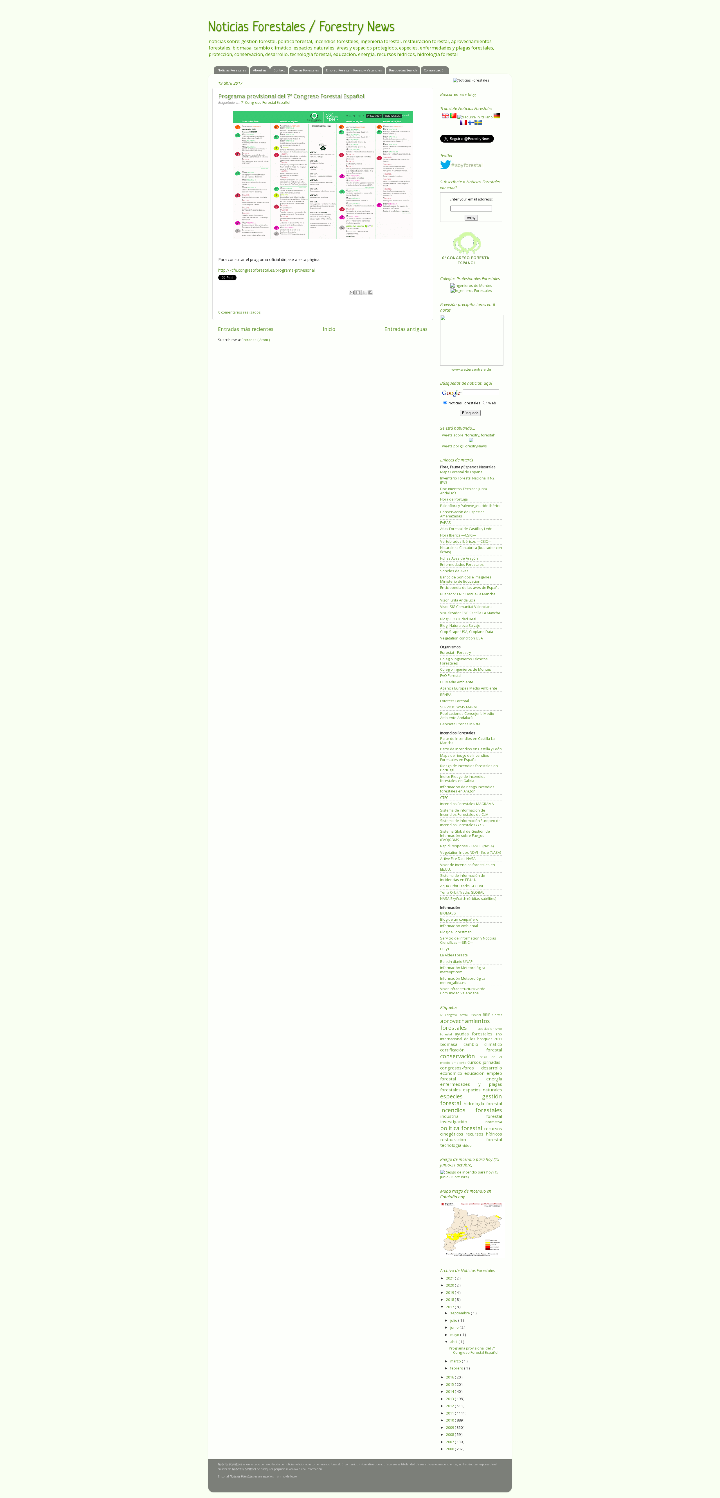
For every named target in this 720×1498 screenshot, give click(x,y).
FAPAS (445, 522)
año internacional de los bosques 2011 (471, 1037)
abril (454, 1341)
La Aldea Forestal (454, 955)
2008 (450, 1434)
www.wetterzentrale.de (471, 369)
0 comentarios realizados (239, 312)
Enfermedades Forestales (462, 564)
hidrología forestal (483, 1103)
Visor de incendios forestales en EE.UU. (467, 866)
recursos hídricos (483, 1134)
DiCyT (444, 949)
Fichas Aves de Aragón (459, 558)
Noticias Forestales (232, 70)
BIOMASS (448, 913)
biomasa (452, 1044)
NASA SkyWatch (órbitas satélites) (468, 898)
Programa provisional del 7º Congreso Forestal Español (291, 96)
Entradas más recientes (245, 329)
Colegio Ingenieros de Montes (465, 669)
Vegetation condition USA (461, 638)
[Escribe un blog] (358, 292)
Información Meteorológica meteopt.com (462, 969)
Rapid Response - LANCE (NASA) (467, 846)
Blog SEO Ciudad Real (458, 619)
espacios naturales (482, 1089)
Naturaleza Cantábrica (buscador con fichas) (471, 549)
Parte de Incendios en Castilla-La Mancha (467, 740)
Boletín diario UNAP (456, 961)
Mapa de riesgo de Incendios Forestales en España (464, 757)
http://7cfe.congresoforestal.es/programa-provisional (266, 270)
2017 (450, 1307)
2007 (450, 1442)
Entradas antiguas (406, 329)
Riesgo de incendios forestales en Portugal (469, 767)
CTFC (444, 797)
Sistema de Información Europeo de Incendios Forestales (470, 822)
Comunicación (435, 70)
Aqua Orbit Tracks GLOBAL (462, 886)
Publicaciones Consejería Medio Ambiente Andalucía (467, 715)
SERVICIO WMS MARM (458, 707)
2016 (450, 1377)
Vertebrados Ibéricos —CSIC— (466, 541)
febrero (457, 1368)
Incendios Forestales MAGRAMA (467, 803)
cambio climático (483, 1044)
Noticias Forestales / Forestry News (301, 28)
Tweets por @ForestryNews (463, 446)
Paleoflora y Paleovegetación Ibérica (470, 505)
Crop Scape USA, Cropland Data (466, 631)
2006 (450, 1449)
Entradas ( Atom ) (256, 339)
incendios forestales (471, 1110)
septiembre (460, 1313)
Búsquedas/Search (403, 70)
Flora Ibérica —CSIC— (458, 535)
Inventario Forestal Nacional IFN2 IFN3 (467, 480)
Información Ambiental (459, 925)
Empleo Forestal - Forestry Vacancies (354, 70)
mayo (455, 1334)
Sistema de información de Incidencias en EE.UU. (462, 877)
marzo (456, 1361)
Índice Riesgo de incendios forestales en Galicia (462, 778)
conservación (460, 1056)
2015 (450, 1384)
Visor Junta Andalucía (457, 600)
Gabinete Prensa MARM (460, 724)
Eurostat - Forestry (455, 652)
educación (475, 1073)
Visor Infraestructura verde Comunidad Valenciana (462, 990)
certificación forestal (471, 1050)
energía (494, 1079)
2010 (450, 1420)
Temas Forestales (305, 70)
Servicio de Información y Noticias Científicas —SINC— (468, 940)
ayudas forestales (475, 1034)
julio (454, 1320)
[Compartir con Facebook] (370, 292)
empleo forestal (471, 1076)
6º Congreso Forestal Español (461, 1015)
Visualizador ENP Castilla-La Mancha (470, 613)
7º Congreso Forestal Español (265, 102)
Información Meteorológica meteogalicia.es (462, 980)
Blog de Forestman (456, 932)
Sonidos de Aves (454, 571)
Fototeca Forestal (454, 701)
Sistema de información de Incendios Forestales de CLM (464, 812)
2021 (450, 1278)
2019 (450, 1292)
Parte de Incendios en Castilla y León (471, 749)
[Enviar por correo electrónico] (352, 292)
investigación (462, 1121)
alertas (497, 1015)
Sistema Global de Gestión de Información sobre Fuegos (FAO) (465, 835)
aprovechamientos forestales (465, 1024)
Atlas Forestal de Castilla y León (466, 528)
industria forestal (471, 1116)
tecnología (451, 1145)
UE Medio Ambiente (456, 682)
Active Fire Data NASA (458, 858)
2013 (450, 1398)
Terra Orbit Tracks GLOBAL (462, 892)
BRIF (487, 1014)
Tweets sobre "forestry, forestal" (468, 435)
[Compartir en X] (364, 292)
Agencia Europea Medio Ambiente (468, 688)
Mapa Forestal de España (461, 472)
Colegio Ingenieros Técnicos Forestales (464, 661)
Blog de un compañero (459, 919)
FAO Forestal (450, 675)
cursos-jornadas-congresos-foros (471, 1065)
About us (259, 70)
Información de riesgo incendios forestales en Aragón (467, 789)
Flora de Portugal (454, 499)
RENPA (445, 694)
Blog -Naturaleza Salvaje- (461, 625)
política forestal (462, 1128)
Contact (279, 70)
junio (455, 1327)
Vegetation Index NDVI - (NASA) (470, 852)
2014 (450, 1391)
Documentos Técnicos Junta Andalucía (463, 490)
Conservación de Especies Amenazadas (462, 514)
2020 (450, 1285)
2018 (450, 1299)
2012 (450, 1406)
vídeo (467, 1145)
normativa (493, 1121)
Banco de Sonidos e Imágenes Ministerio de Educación (465, 579)
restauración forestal (471, 1139)
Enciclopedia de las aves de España (470, 587)
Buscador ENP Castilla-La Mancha (467, 594)
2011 (450, 1413)
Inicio (329, 329)
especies (461, 1096)
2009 (450, 1427)
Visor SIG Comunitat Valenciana (466, 606)
